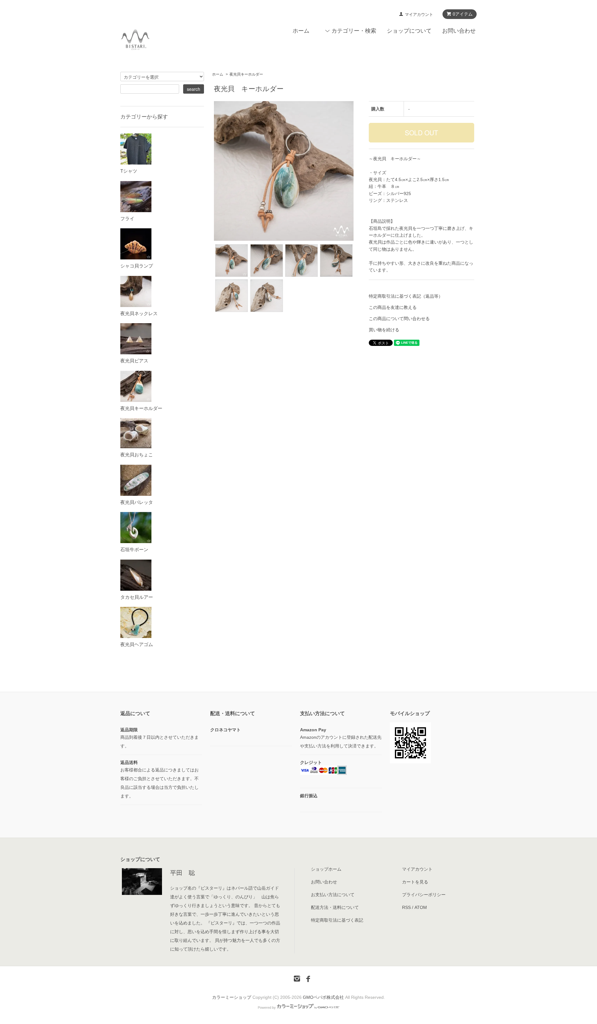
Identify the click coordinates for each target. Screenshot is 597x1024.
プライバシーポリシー (424, 894)
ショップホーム (326, 869)
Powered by (267, 1007)
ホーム (301, 31)
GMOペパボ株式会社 (323, 997)
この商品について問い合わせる (399, 318)
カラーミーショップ (231, 997)
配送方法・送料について (335, 907)
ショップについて (409, 31)
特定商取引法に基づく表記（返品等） (406, 296)
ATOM (420, 907)
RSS (406, 907)
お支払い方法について (332, 894)
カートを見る (415, 881)
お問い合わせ (459, 31)
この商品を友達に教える (393, 307)
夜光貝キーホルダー (246, 74)
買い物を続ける (384, 329)
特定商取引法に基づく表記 (337, 920)
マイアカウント (419, 14)
